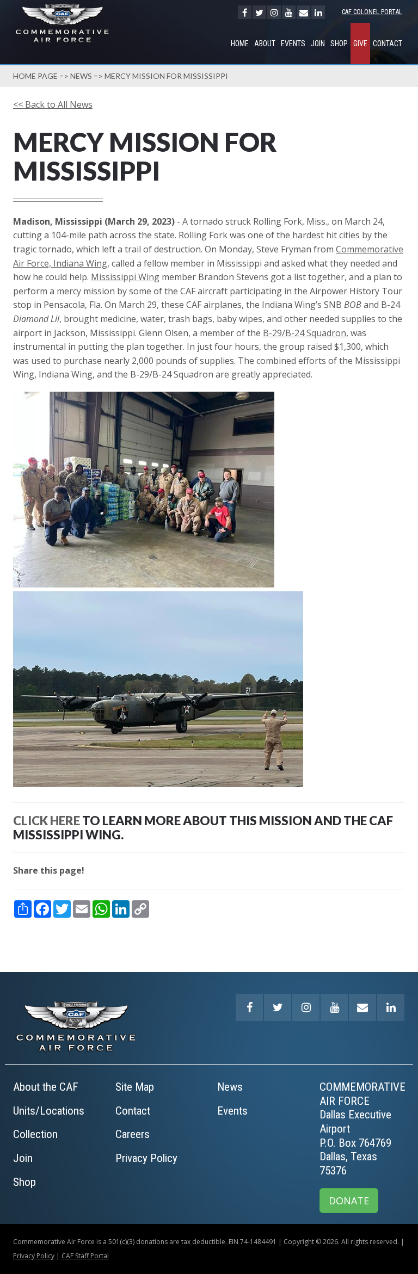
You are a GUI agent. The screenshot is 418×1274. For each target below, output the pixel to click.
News (81, 76)
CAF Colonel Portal (372, 12)
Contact (387, 43)
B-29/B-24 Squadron (304, 333)
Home (240, 43)
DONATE (349, 1200)
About (264, 43)
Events (293, 43)
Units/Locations (48, 1110)
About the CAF (45, 1086)
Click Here (46, 820)
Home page (35, 76)
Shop (339, 43)
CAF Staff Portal (85, 1255)
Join (318, 43)
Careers (132, 1134)
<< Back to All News (53, 104)
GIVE (360, 43)
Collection (35, 1134)
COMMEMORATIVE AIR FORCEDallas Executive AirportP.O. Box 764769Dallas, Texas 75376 (362, 1128)
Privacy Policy (146, 1158)
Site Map (134, 1086)
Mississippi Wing (125, 277)
